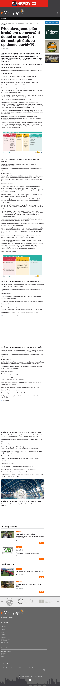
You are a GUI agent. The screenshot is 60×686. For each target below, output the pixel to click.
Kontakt (3, 656)
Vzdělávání (3, 637)
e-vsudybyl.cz (4, 617)
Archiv (2, 658)
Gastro (2, 632)
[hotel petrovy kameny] (52, 32)
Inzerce (2, 654)
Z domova (13, 21)
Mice (2, 635)
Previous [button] (2, 602)
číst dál (41, 542)
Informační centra (5, 642)
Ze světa (3, 628)
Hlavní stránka (4, 21)
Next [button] (58, 602)
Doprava (3, 629)
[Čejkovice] (52, 46)
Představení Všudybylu (6, 651)
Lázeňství (3, 634)
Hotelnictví (3, 631)
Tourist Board (4, 640)
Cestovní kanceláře (5, 639)
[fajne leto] (52, 58)
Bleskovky (3, 653)
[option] (9, 602)
